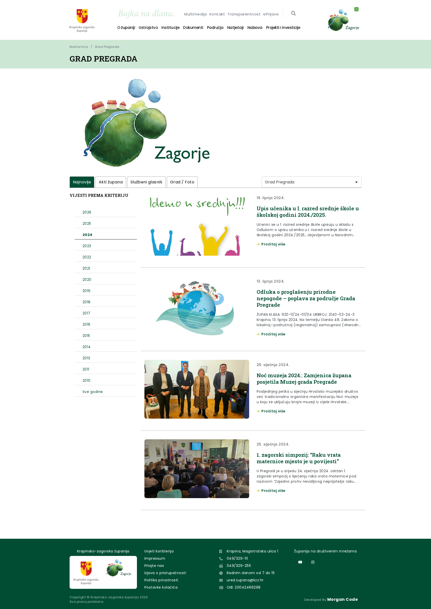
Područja (215, 27)
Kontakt (217, 14)
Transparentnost (244, 14)
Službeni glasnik (146, 182)
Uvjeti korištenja (159, 551)
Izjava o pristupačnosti (165, 572)
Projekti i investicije (283, 27)
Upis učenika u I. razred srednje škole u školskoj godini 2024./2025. (308, 211)
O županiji (126, 27)
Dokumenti (193, 27)
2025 (87, 223)
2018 (87, 302)
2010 (87, 380)
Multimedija (195, 14)
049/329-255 (239, 565)
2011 (86, 369)
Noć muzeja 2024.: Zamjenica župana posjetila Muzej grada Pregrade (304, 378)
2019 (87, 290)
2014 (87, 346)
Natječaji (235, 27)
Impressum (154, 558)
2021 (86, 268)
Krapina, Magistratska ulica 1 (252, 551)
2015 (86, 335)
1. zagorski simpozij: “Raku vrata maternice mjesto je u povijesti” (299, 458)
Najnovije (82, 182)
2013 (86, 358)
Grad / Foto (182, 182)
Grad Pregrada (107, 47)
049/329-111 (237, 558)
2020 (87, 279)
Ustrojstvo (148, 27)
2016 (87, 324)
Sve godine (93, 391)
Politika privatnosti (161, 580)
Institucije (170, 27)
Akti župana (111, 182)
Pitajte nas (154, 565)
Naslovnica (79, 47)
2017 (87, 313)
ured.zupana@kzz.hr (245, 580)
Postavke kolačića (161, 587)
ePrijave (271, 14)
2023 (87, 245)
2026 (87, 212)
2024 (88, 234)
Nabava (254, 27)
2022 (87, 257)
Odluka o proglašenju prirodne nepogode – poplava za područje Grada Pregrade (306, 298)
